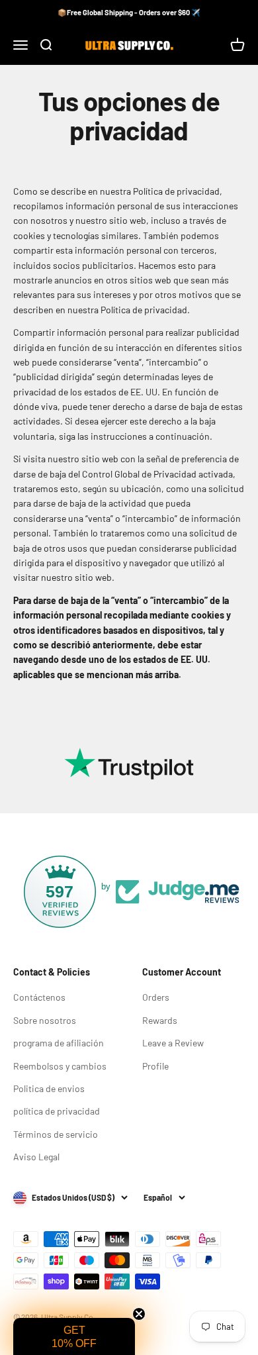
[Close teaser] (139, 1314)
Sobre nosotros (44, 1020)
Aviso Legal (36, 1156)
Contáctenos (39, 997)
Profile (155, 1066)
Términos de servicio (55, 1134)
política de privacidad (56, 1111)
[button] (74, 1336)
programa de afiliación (58, 1042)
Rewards (159, 1020)
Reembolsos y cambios (60, 1066)
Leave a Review (173, 1042)
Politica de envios (49, 1088)
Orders (155, 997)
